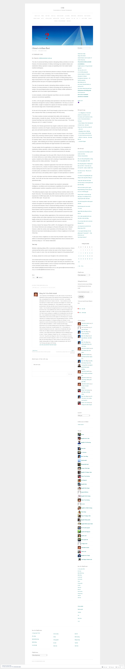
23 (83, 258)
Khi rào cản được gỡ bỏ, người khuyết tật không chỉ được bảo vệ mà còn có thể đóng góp (85, 189)
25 (87, 258)
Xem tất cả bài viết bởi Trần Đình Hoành (47, 344)
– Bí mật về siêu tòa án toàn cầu (85, 135)
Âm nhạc (34, 636)
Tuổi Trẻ (62, 18)
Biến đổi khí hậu (35, 639)
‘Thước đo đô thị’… (86, 333)
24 (85, 258)
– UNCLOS (80, 129)
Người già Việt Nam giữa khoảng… (87, 367)
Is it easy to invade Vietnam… (87, 385)
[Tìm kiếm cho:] (84, 48)
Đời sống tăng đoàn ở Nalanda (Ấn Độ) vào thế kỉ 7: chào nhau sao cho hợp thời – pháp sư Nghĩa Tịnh (85, 165)
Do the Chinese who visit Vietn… (87, 350)
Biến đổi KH (80, 15)
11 (87, 252)
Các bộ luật (34, 645)
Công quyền (56, 639)
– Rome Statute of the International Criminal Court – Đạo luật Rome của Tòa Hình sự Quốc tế (85, 125)
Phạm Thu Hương (85, 390)
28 (78, 261)
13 (91, 252)
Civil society (56, 633)
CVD (62, 8)
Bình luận (70, 374)
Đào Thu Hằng (85, 331)
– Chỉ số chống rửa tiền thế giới (84, 133)
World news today (81, 53)
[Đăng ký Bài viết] (78, 308)
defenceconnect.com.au (45, 58)
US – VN (73, 18)
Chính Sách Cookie (17, 666)
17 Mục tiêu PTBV (36, 633)
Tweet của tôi (80, 424)
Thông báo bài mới (82, 281)
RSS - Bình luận (82, 312)
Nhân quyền (56, 18)
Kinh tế (76, 633)
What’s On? (80, 100)
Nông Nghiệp (60, 15)
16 (83, 255)
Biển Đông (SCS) (44, 285)
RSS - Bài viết (82, 308)
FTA (77, 18)
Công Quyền (48, 18)
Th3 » (82, 266)
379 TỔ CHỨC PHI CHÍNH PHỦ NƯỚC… (87, 398)
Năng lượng (37, 18)
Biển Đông (73, 15)
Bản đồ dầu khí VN (82, 82)
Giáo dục (53, 15)
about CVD (37, 15)
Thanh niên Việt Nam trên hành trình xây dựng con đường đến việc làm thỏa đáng (85, 182)
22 (81, 258)
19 (89, 255)
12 (89, 252)
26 (89, 258)
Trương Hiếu (84, 365)
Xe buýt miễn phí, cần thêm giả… (87, 338)
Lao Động (67, 15)
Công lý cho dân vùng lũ (87, 404)
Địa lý (42, 18)
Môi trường (87, 15)
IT (79, 18)
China (54, 636)
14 (78, 255)
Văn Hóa (68, 18)
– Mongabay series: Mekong (84, 131)
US (78, 615)
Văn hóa (76, 645)
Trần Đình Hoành (42, 50)
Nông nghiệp (80, 606)
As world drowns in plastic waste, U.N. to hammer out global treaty (65, 352)
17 (85, 255)
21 (78, 258)
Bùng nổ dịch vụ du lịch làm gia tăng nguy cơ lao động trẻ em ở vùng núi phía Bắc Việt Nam (84, 196)
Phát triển (84, 18)
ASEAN (89, 18)
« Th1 (79, 266)
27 (91, 258)
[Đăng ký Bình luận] (78, 312)
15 (81, 255)
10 (85, 252)
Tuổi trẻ (79, 612)
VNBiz (42, 15)
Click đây (81, 296)
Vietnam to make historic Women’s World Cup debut (41, 351)
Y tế (78, 621)
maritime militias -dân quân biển (48, 287)
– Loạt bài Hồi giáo (82, 141)
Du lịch (54, 642)
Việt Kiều (47, 15)
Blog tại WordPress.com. (38, 661)
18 (87, 255)
